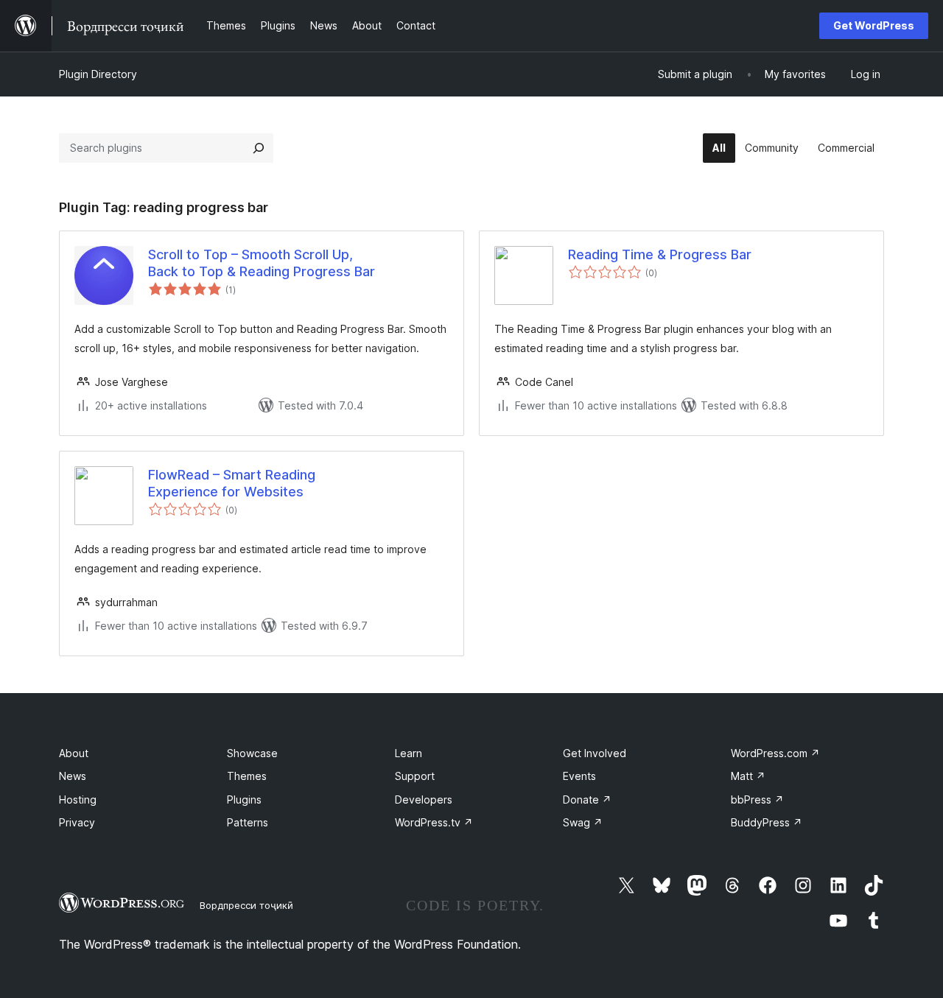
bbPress (757, 799)
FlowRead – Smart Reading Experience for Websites (231, 483)
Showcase (252, 753)
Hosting (78, 799)
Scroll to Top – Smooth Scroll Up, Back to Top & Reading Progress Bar (261, 263)
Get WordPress (873, 25)
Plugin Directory (98, 74)
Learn (408, 753)
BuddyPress (766, 822)
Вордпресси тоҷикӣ (246, 905)
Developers (423, 799)
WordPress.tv (434, 822)
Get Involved (594, 753)
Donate (587, 799)
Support (415, 776)
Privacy (77, 822)
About (73, 753)
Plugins (244, 799)
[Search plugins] (258, 148)
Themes (247, 776)
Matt (748, 776)
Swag (583, 822)
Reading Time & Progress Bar (659, 254)
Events (579, 776)
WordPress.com (775, 753)
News (72, 776)
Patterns (247, 822)
